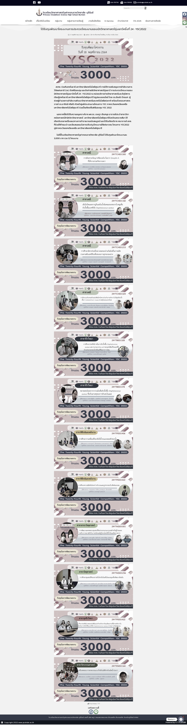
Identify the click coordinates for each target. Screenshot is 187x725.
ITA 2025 (137, 20)
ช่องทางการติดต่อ (153, 20)
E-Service (109, 20)
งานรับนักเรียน (94, 20)
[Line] (96, 712)
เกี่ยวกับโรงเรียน (43, 20)
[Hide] (186, 27)
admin (87, 35)
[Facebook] (91, 712)
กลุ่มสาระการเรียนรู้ (75, 20)
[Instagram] (184, 18)
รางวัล (108, 35)
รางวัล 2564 (114, 35)
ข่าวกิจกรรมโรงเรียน (99, 35)
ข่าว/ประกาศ (123, 20)
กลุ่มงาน (58, 20)
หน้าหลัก (28, 20)
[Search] (145, 8)
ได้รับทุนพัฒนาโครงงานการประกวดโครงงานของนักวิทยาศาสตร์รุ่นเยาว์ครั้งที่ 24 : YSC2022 (93, 29)
